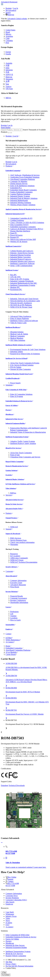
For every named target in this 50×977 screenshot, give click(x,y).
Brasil (8, 32)
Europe (8, 52)
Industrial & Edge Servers (14, 419)
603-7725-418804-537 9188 (12, 884)
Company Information (18, 580)
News (8, 921)
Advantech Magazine (18, 585)
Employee (9, 629)
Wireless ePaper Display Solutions (22, 205)
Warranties (14, 544)
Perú (7, 43)
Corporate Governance (18, 598)
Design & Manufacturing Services (17, 466)
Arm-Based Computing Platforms (22, 179)
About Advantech (11, 576)
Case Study (10, 912)
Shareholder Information (19, 602)
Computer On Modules (18, 181)
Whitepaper (10, 914)
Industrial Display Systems (20, 196)
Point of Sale (15, 455)
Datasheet (4, 785)
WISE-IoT (14, 527)
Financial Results (16, 596)
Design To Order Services (14, 504)
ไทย (7, 84)
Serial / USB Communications (21, 266)
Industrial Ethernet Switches (20, 255)
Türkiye (8, 87)
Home (8, 646)
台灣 (7, 81)
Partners (9, 513)
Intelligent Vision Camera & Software (24, 321)
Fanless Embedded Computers (21, 192)
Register (9, 8)
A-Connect (10, 642)
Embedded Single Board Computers (23, 190)
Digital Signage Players (18, 184)
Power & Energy (16, 235)
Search (8, 12)
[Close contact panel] (2, 843)
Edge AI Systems (16, 396)
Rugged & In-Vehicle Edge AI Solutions (25, 354)
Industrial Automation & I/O (15, 214)
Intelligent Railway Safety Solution (23, 443)
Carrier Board (11, 654)
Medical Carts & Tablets (19, 334)
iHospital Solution (16, 332)
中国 (7, 65)
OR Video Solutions (17, 340)
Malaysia (10, 15)
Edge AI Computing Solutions (21, 394)
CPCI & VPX (15, 277)
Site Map (9, 962)
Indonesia (9, 70)
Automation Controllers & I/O (21, 218)
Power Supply (15, 383)
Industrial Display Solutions (15, 479)
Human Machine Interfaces (20, 231)
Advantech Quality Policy (14, 508)
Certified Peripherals (12, 378)
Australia (9, 63)
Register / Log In (12, 136)
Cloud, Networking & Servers (15, 294)
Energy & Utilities (12, 405)
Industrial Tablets (16, 352)
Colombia (9, 41)
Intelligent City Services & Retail (16, 358)
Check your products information (22, 542)
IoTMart (9, 638)
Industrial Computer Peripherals (21, 281)
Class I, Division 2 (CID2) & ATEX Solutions (27, 223)
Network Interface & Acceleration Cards (25, 301)
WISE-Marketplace (13, 640)
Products (9, 166)
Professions (14, 612)
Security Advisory (12, 567)
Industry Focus (11, 916)
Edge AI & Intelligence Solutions (22, 186)
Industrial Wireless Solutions (20, 203)
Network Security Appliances (21, 303)
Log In (15, 8)
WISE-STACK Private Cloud (21, 307)
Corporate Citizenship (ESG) (16, 900)
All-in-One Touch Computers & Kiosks (24, 363)
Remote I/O (14, 237)
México (8, 34)
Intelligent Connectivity (13, 246)
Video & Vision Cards (18, 323)
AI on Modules (11, 652)
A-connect (9, 927)
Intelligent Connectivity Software (22, 263)
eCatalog (9, 923)
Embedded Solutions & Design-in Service (19, 401)
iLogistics (9, 475)
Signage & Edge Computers (20, 369)
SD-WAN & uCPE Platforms (21, 305)
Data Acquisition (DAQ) (19, 225)
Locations (13, 618)
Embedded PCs (16, 188)
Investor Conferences (18, 600)
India (7, 68)
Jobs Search (10, 902)
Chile (8, 38)
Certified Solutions (17, 220)
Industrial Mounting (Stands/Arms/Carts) (19, 374)
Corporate (9, 571)
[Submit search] (9, 132)
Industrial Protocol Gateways (21, 259)
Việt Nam (9, 89)
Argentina (9, 36)
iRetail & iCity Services (13, 448)
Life (11, 614)
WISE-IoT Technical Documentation (23, 562)
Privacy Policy (11, 964)
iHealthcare (9, 414)
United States (10, 30)
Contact (8, 634)
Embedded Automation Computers (23, 227)
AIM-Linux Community (19, 558)
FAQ (7, 925)
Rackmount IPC (16, 290)
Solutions (9, 385)
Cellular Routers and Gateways (21, 251)
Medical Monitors (16, 338)
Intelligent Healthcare (13, 327)
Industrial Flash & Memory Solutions (23, 198)
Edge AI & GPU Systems (19, 279)
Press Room (14, 587)
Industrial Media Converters (20, 257)
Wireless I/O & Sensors (18, 242)
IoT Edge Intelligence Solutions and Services (20, 484)
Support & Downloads (13, 533)
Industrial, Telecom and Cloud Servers (24, 299)
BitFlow (13, 493)
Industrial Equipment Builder (15, 423)
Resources (14, 554)
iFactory (8, 410)
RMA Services (15, 538)
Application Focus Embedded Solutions (24, 177)
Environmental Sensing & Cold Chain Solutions (27, 349)
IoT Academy (15, 556)
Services (9, 495)
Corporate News (12, 896)
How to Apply (15, 620)
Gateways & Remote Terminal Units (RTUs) (26, 229)
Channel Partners (11, 518)
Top (4, 972)
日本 (7, 72)
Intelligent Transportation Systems (22, 285)
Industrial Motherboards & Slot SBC (23, 283)
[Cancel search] (11, 132)
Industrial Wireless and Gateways (22, 261)
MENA (8, 98)
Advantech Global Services (14, 500)
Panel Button (5, 127)
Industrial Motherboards (19, 200)
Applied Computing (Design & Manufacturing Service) (23, 209)
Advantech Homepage (9, 2)
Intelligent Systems (12, 270)
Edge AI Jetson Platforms (19, 318)
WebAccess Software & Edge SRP (23, 239)
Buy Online (12, 877)
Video (8, 918)
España (8, 54)
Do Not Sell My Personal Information (19, 966)
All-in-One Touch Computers (21, 453)
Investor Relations (12, 591)
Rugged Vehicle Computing (14, 461)
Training (13, 616)
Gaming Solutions (11, 470)
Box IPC (13, 275)
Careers (8, 607)
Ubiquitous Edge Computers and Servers (25, 457)
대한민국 (9, 75)
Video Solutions (11, 488)
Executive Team (16, 583)
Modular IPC (15, 287)
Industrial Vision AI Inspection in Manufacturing (28, 432)
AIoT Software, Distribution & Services (25, 175)
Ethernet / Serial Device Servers (22, 253)
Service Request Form (18, 540)
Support (8, 529)
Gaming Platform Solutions (20, 194)
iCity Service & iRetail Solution (21, 365)
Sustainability (10, 624)
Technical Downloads (17, 785)
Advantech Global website (17, 19)
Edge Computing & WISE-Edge (16, 389)
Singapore (9, 79)
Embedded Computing (13, 170)
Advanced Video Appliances (20, 316)
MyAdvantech (11, 10)
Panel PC (13, 233)
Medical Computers (17, 336)
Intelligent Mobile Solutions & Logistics (19, 345)
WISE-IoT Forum (16, 560)
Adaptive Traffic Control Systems (22, 441)
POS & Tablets (15, 367)
